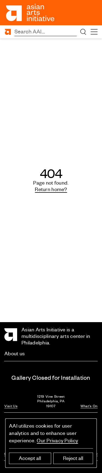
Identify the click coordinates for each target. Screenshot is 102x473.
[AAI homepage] (30, 12)
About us (14, 353)
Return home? (51, 189)
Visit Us (10, 406)
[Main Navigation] (94, 31)
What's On (89, 406)
